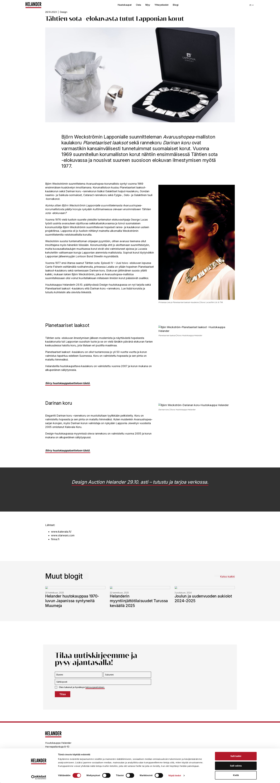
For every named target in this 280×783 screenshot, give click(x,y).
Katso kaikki (227, 576)
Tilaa (62, 694)
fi (250, 5)
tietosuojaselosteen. (95, 687)
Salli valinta (236, 765)
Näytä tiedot (174, 775)
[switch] (106, 775)
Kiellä (236, 775)
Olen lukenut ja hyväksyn (82, 687)
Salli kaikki (235, 756)
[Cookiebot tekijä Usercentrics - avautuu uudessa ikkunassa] (38, 777)
